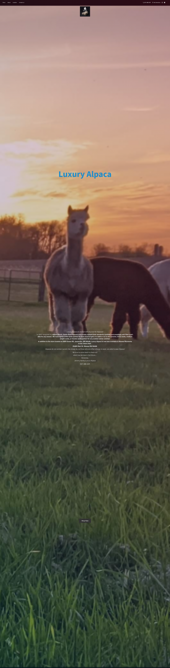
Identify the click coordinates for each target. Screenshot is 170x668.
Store (4, 2)
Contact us (21, 2)
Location (15, 2)
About (9, 2)
